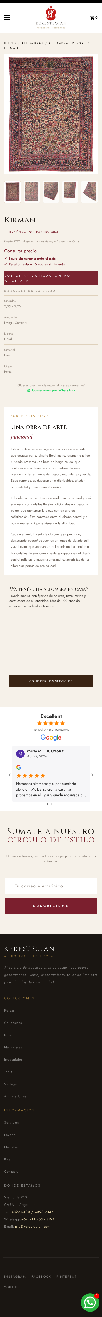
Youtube (12, 1287)
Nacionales (13, 1047)
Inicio (10, 43)
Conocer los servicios (51, 681)
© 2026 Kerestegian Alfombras (29, 1311)
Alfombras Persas (67, 43)
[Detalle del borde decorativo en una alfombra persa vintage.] (32, 192)
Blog (8, 1159)
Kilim (8, 1035)
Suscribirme (51, 906)
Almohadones (15, 1096)
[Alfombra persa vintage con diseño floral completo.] (12, 192)
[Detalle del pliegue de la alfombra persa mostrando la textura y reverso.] (70, 192)
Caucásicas (13, 1022)
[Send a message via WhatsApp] (90, 1302)
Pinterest (66, 1276)
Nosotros (11, 1147)
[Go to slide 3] (55, 803)
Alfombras (33, 43)
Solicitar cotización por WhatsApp (39, 278)
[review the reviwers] (18, 768)
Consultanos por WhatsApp (53, 390)
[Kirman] (89, 192)
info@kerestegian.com (32, 1226)
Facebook (41, 1276)
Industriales (13, 1059)
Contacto (11, 1171)
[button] (51, 114)
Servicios (11, 1122)
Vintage (10, 1084)
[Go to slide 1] (47, 804)
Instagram (15, 1276)
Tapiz (8, 1071)
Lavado (10, 1134)
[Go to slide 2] (51, 803)
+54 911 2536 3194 (37, 1219)
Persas (9, 1010)
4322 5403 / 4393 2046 (33, 1211)
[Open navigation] (16, 17)
